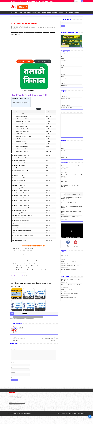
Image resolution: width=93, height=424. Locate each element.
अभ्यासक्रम (61, 12)
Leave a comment (51, 27)
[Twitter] (73, 1)
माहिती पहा (47, 113)
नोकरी (11, 12)
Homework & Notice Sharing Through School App (22, 267)
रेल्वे (62, 67)
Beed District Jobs (27, 27)
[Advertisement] (33, 47)
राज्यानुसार (49, 12)
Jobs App (63, 83)
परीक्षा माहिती (63, 78)
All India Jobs (18, 27)
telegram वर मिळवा (43, 61)
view (47, 157)
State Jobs (45, 1)
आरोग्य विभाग (63, 60)
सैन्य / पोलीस (63, 72)
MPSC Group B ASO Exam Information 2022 (70, 293)
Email (12, 367)
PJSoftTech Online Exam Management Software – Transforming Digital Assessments (30, 256)
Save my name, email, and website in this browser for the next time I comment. (29, 377)
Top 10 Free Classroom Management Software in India (23, 252)
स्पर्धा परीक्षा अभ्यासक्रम (65, 100)
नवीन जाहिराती (63, 54)
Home (12, 19)
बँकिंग (62, 69)
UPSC (62, 65)
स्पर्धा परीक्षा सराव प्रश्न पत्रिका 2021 (67, 107)
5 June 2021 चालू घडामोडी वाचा (67, 254)
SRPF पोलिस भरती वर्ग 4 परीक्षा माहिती (68, 289)
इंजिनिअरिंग (63, 74)
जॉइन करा (47, 146)
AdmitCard (32, 1)
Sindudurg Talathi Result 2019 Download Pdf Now (22, 318)
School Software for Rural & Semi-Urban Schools (22, 248)
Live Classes (64, 85)
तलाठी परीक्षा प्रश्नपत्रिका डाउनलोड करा (68, 269)
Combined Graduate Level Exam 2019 (19, 339)
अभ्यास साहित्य (76, 12)
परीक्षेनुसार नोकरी (64, 157)
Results (16, 19)
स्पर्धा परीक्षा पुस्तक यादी (65, 103)
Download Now (38, 108)
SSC (62, 63)
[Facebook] (57, 413)
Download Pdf (49, 240)
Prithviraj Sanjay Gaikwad (66, 257)
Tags (79, 194)
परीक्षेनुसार (38, 12)
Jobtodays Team (81, 413)
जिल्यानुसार (34, 12)
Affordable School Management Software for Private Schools (25, 265)
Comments (74, 194)
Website (13, 372)
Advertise (38, 1)
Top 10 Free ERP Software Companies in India (22, 250)
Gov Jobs (13, 1)
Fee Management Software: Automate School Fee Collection (25, 261)
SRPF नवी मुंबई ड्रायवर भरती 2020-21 (68, 261)
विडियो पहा (48, 136)
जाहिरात (16, 12)
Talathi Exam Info (43, 27)
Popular (68, 194)
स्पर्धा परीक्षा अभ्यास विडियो (65, 105)
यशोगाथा (26, 1)
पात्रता (62, 152)
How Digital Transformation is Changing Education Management (25, 260)
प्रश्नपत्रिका (71, 12)
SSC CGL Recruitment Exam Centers (48, 339)
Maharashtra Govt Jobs (35, 27)
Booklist (51, 1)
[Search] (82, 1)
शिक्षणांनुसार (44, 12)
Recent (63, 194)
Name (12, 362)
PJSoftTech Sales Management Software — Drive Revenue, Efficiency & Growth (29, 258)
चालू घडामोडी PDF (64, 94)
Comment (13, 349)
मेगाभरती (62, 58)
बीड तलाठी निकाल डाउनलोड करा (31, 108)
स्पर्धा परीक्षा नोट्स (64, 96)
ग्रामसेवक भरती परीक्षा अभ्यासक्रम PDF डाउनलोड (70, 265)
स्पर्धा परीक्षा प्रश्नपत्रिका (65, 98)
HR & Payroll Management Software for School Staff (23, 263)
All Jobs (20, 12)
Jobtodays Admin (16, 26)
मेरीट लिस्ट (63, 155)
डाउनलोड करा (48, 116)
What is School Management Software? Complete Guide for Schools (15, 397)
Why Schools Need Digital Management (69, 171)
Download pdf (49, 155)
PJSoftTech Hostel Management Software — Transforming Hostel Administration (29, 254)
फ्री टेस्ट (65, 12)
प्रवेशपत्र (29, 12)
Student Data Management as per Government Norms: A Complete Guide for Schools (30, 269)
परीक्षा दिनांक (63, 146)
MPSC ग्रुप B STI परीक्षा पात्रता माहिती (68, 297)
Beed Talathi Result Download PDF (21, 102)
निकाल (25, 12)
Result (21, 1)
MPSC (62, 56)
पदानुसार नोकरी (54, 12)
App (18, 1)
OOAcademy (68, 413)
